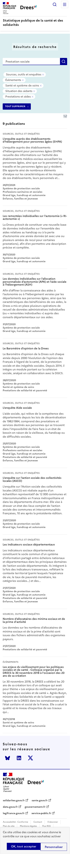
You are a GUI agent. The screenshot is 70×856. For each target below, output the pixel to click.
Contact (37, 822)
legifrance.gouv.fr (14, 813)
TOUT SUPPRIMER (15, 106)
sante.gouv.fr (40, 800)
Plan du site (9, 826)
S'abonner (52, 822)
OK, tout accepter (23, 846)
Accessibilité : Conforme (15, 822)
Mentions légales (28, 826)
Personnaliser (54, 847)
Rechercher (54, 4)
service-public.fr (41, 813)
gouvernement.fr (35, 807)
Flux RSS (46, 826)
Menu (64, 4)
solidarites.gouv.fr (14, 800)
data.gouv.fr (10, 807)
